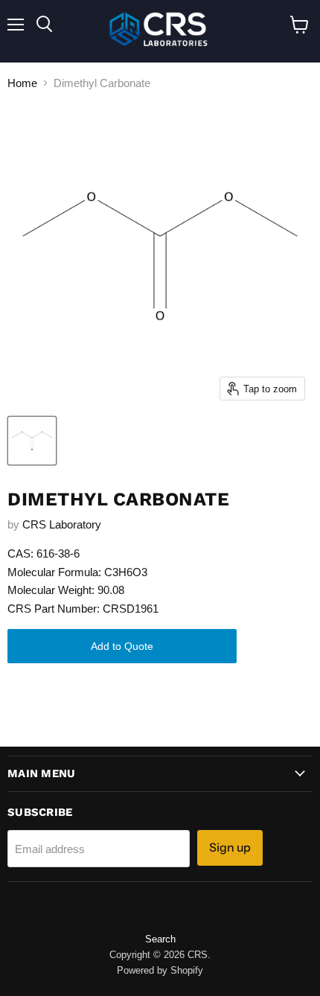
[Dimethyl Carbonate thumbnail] (32, 441)
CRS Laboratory (61, 524)
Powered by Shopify (160, 970)
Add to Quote (122, 646)
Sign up (230, 847)
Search (160, 939)
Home (22, 83)
